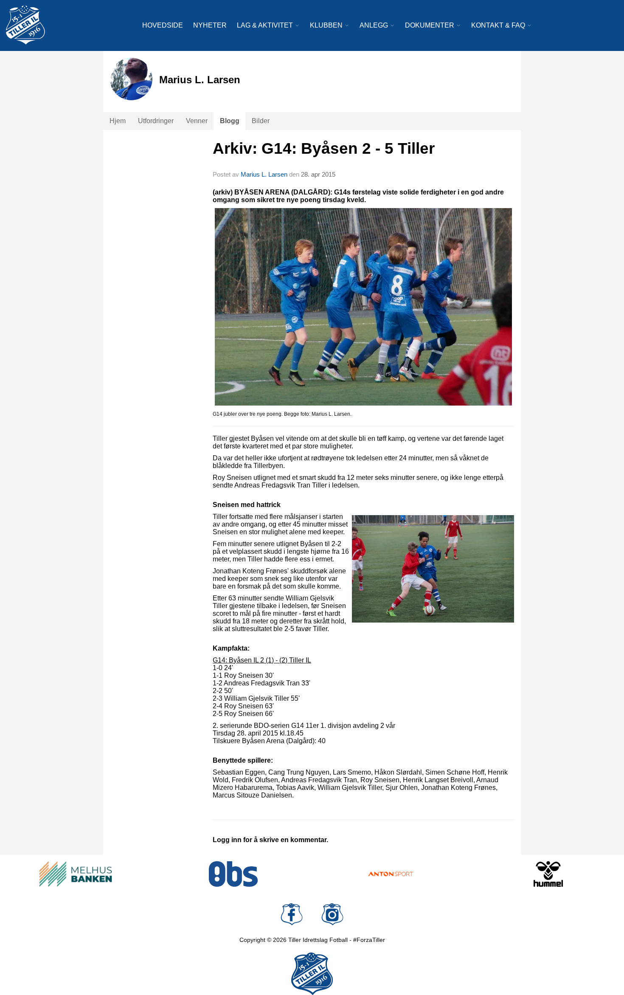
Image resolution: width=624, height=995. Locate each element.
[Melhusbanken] (76, 874)
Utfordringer (156, 120)
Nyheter (210, 25)
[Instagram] (332, 914)
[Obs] (233, 874)
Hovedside (162, 25)
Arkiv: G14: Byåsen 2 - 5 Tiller (324, 148)
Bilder (261, 120)
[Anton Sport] (391, 874)
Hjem (118, 120)
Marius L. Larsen (264, 174)
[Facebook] (292, 914)
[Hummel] (548, 874)
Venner (197, 120)
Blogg (229, 120)
